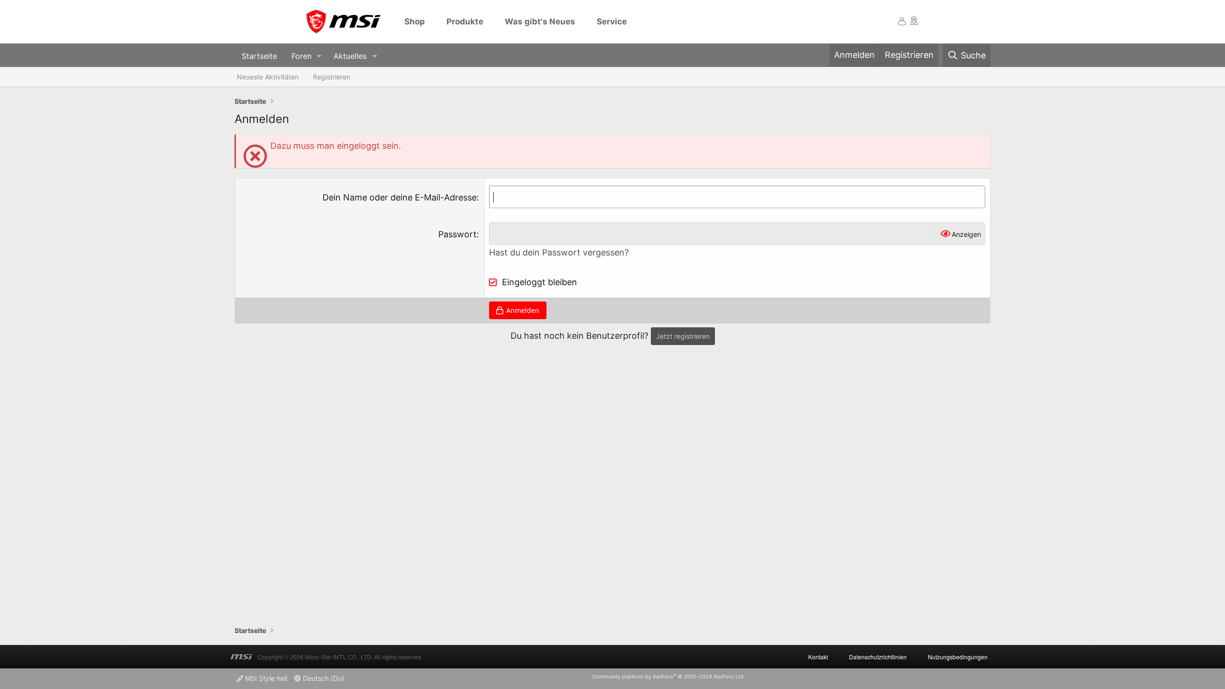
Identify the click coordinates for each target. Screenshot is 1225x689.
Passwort (457, 234)
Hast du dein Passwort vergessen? (559, 252)
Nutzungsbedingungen (958, 657)
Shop (414, 21)
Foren (301, 56)
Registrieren (331, 77)
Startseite (259, 56)
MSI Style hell (265, 678)
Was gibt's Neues (540, 21)
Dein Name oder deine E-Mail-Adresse (400, 197)
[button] (319, 56)
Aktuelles (350, 56)
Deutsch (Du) (322, 678)
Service (612, 21)
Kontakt (818, 657)
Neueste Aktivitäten (268, 77)
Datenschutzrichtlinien (878, 657)
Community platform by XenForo (668, 676)
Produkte (464, 21)
